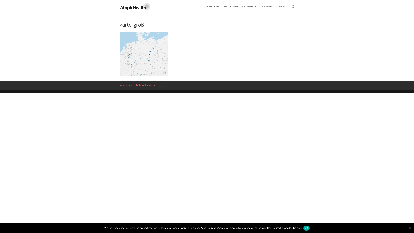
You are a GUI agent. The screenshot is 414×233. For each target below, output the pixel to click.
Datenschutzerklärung (148, 85)
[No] (410, 228)
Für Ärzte (266, 6)
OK (306, 228)
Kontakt (283, 6)
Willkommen (213, 6)
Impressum (126, 85)
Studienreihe (231, 6)
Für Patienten (249, 6)
